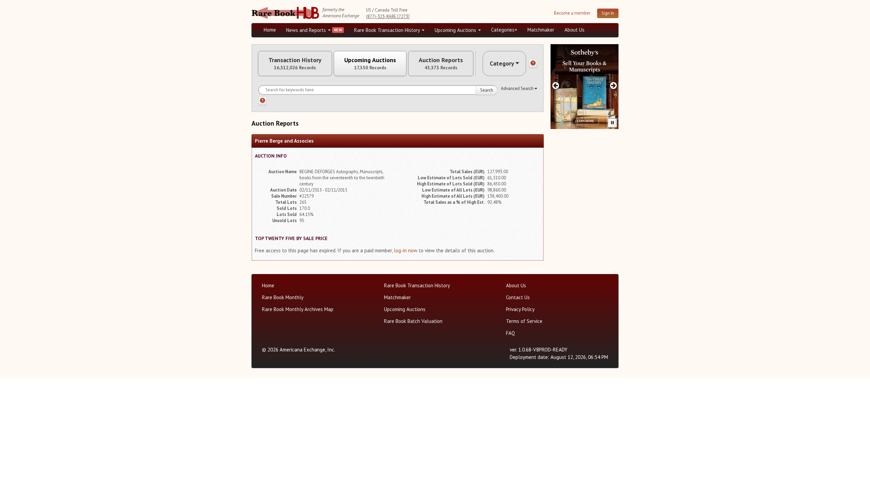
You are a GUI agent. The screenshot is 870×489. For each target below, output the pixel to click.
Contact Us (518, 297)
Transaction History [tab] (294, 63)
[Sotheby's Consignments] (585, 86)
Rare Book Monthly (282, 297)
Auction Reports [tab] (441, 63)
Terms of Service (524, 321)
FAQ (510, 333)
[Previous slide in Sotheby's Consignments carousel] (555, 85)
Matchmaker (540, 29)
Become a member (572, 13)
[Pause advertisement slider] (612, 123)
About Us (574, 29)
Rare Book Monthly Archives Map (297, 309)
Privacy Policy (520, 309)
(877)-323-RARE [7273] (388, 16)
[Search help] (262, 100)
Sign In (608, 13)
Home (270, 29)
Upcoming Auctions (456, 30)
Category (502, 63)
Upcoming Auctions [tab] (370, 63)
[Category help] (533, 63)
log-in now (405, 250)
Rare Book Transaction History (387, 30)
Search (486, 90)
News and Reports (306, 30)
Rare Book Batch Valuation (413, 321)
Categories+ (504, 29)
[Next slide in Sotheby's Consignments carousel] (614, 85)
